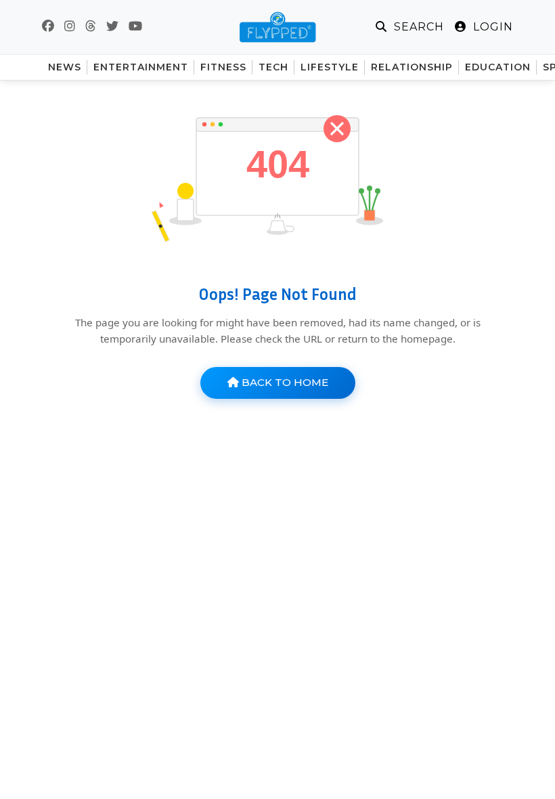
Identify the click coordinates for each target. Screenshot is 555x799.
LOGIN (491, 26)
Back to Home (283, 382)
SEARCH (417, 26)
